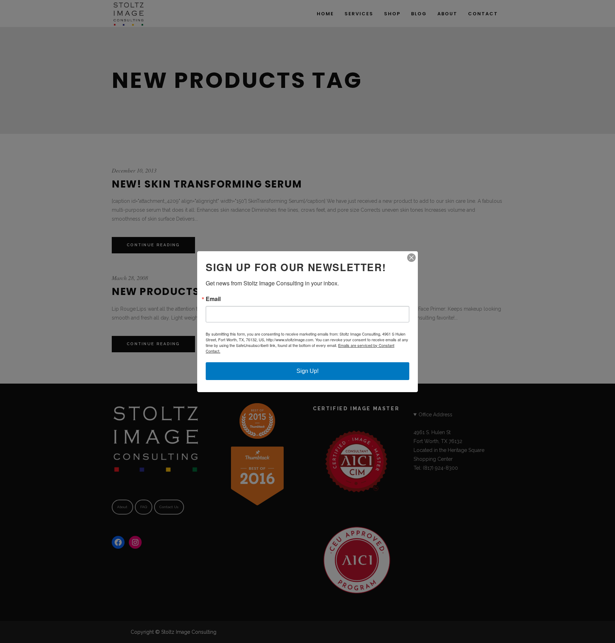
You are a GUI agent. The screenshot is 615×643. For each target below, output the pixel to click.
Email (213, 299)
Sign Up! (307, 371)
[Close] (411, 257)
